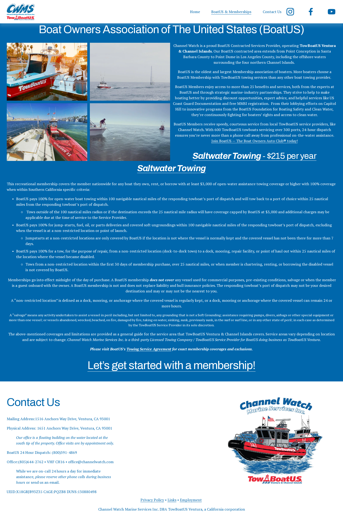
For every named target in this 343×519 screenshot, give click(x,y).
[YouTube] (331, 11)
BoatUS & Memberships (231, 11)
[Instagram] (290, 11)
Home (195, 11)
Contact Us (272, 11)
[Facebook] (310, 11)
